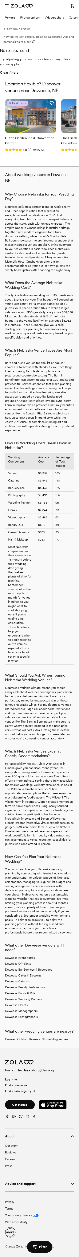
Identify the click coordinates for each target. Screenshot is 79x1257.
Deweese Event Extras (20, 957)
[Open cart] (73, 5)
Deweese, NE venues (18, 28)
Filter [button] (43, 1247)
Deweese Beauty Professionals (25, 987)
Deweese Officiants (18, 963)
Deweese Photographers (21, 1016)
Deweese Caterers (17, 981)
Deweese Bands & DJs (20, 993)
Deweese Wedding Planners (23, 999)
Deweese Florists (16, 1005)
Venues (10, 17)
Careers (10, 1159)
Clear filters (9, 72)
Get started (19, 1104)
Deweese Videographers (21, 1011)
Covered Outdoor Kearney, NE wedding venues (36, 1039)
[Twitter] (21, 1117)
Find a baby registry (18, 1091)
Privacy (9, 1201)
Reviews (10, 1152)
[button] (52, 103)
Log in (9, 1079)
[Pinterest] (14, 1117)
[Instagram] (27, 1117)
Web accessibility (16, 1222)
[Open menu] (6, 5)
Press (8, 1166)
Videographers (54, 17)
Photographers (30, 17)
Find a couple (14, 1085)
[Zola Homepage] (22, 6)
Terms (9, 1208)
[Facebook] (7, 1117)
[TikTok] (34, 1117)
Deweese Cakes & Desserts (23, 975)
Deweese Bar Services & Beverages (28, 969)
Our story (11, 1145)
